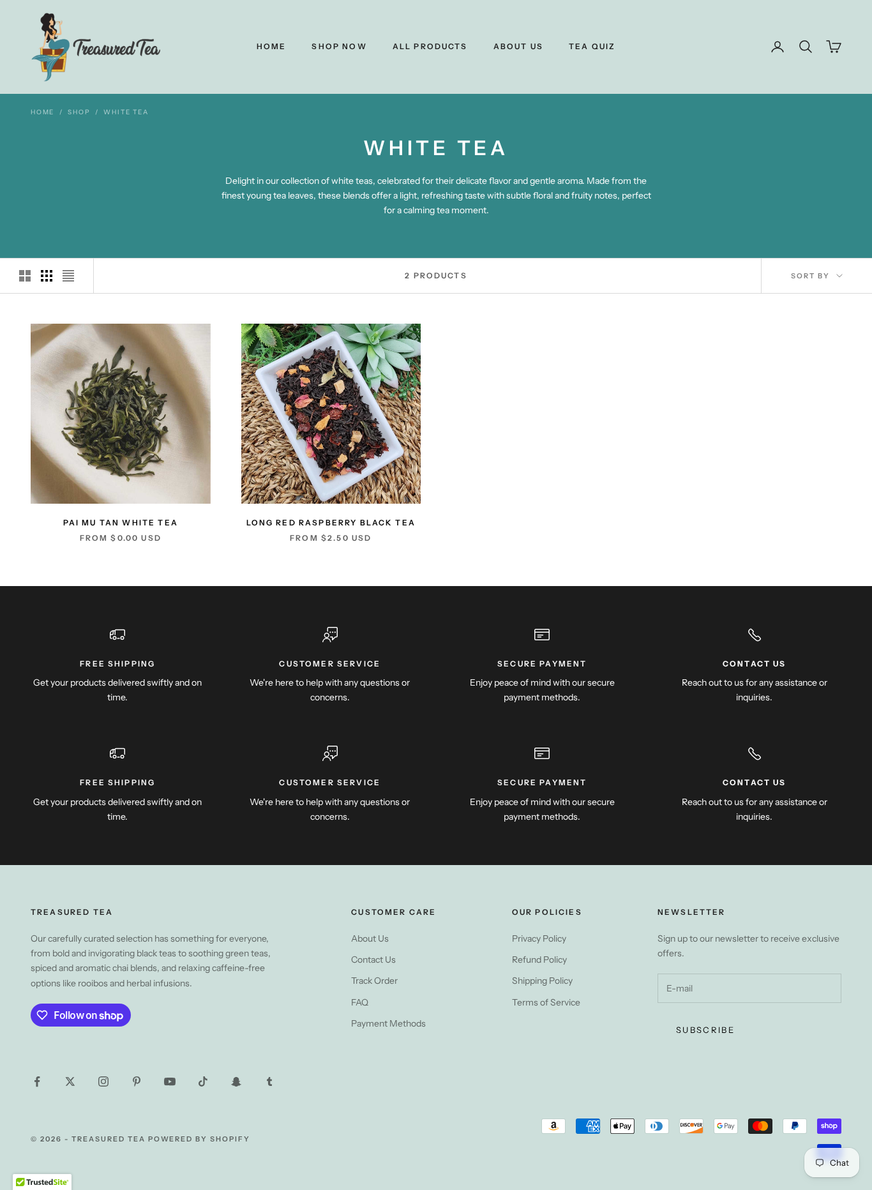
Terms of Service (546, 1002)
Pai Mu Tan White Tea (120, 522)
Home (272, 46)
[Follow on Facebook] (37, 1081)
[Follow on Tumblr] (269, 1081)
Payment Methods (388, 1023)
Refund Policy (539, 959)
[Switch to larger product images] (25, 276)
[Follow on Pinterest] (136, 1081)
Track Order (374, 980)
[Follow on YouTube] (169, 1081)
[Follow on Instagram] (103, 1081)
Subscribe (705, 1030)
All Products (430, 46)
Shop (79, 112)
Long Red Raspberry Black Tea (331, 522)
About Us (518, 46)
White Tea (125, 112)
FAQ (359, 1002)
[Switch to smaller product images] (46, 276)
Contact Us (373, 959)
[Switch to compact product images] (68, 276)
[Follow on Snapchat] (236, 1081)
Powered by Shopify (199, 1138)
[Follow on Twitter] (70, 1081)
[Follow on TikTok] (203, 1081)
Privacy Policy (539, 938)
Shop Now (339, 46)
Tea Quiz (592, 46)
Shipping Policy (542, 980)
